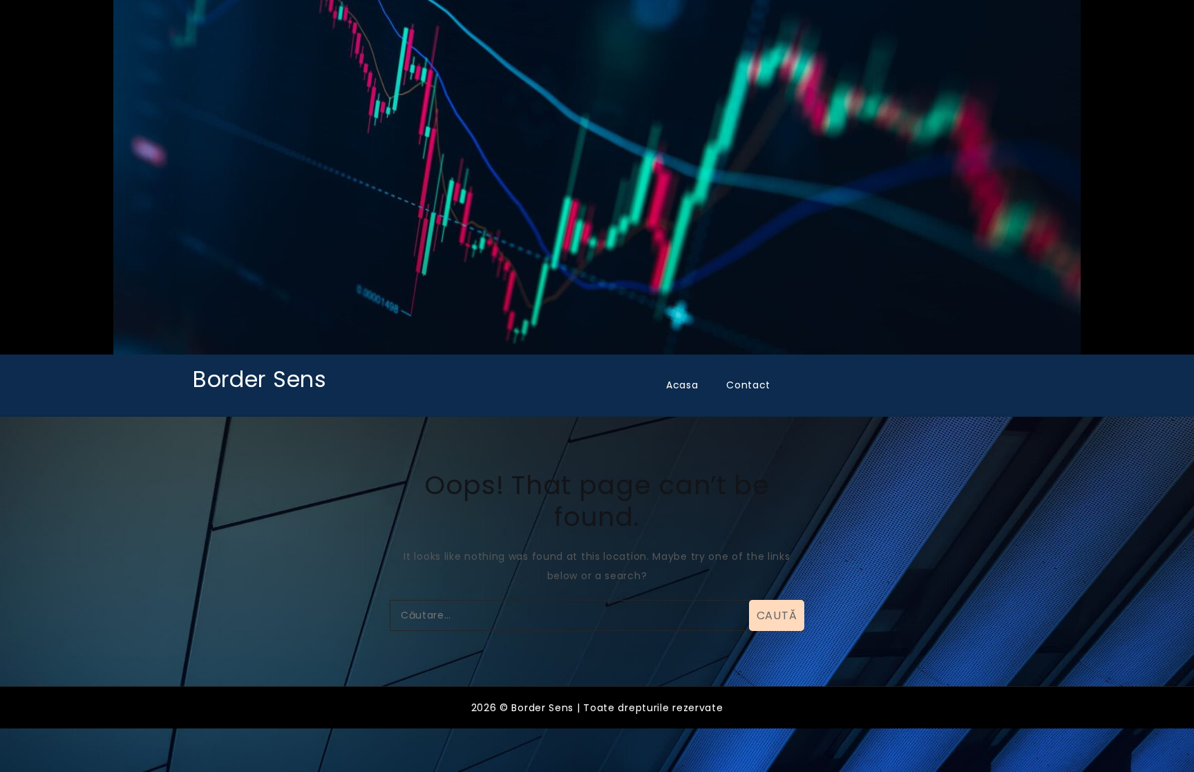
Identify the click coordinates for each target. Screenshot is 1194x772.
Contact (748, 385)
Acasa (682, 385)
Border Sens (260, 379)
